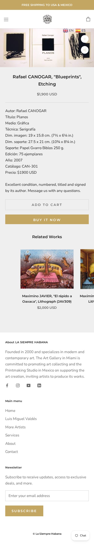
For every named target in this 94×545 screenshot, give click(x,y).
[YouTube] (28, 385)
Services (12, 435)
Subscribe (24, 511)
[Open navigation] (6, 19)
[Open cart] (88, 19)
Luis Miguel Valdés (21, 418)
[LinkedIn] (39, 385)
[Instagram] (18, 385)
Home (10, 410)
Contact (11, 451)
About (10, 443)
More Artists (15, 427)
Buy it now (47, 220)
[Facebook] (7, 385)
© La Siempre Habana (47, 533)
